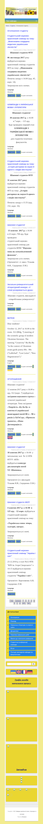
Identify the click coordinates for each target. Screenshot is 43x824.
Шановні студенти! (16, 225)
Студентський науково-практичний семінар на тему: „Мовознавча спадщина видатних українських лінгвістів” (20, 41)
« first (11, 601)
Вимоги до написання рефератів (22, 638)
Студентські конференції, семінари (19, 643)
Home (7, 25)
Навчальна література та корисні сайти (22, 626)
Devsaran (24, 817)
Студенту (12, 25)
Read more (11, 96)
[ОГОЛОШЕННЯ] (33, 366)
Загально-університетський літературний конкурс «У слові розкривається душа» (20, 287)
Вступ (12, 648)
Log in (18, 95)
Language (10, 90)
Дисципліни (14, 631)
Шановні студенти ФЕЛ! (18, 502)
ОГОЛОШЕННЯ (14, 379)
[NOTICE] (33, 434)
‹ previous (18, 601)
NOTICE (11, 318)
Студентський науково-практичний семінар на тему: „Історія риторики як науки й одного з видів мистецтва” (20, 165)
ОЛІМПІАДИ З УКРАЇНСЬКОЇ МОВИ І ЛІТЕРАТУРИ (20, 106)
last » (28, 603)
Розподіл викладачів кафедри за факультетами (22, 653)
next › (23, 603)
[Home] (21, 15)
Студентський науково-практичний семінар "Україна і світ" (21, 553)
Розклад (13, 621)
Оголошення (15, 617)
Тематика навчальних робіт (20, 635)
